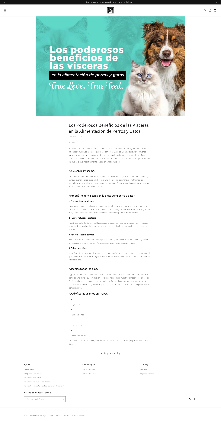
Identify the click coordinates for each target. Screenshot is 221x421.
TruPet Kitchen (34, 416)
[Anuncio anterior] (4, 2)
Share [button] (73, 143)
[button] (4, 10)
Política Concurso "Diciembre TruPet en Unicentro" (44, 386)
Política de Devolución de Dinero (37, 382)
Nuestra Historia (146, 370)
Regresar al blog (112, 353)
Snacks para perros (89, 370)
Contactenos (29, 370)
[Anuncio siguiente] (216, 2)
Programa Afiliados (147, 374)
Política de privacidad (32, 378)
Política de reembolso (78, 415)
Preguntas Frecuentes (32, 374)
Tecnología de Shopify (46, 416)
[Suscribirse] (62, 399)
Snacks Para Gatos (89, 374)
